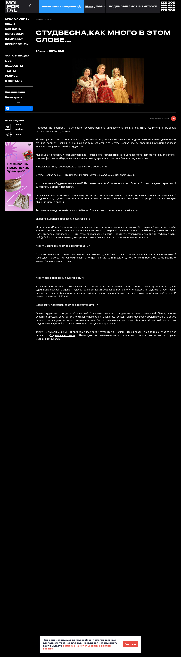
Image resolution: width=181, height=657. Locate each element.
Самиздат (14, 39)
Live (8, 60)
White (101, 6)
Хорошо (130, 644)
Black (89, 6)
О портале (13, 80)
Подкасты (14, 65)
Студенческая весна (62, 335)
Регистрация (14, 97)
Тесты (10, 70)
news (18, 124)
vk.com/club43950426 (48, 338)
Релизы (11, 75)
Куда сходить (17, 18)
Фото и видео (17, 55)
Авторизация (15, 91)
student (19, 129)
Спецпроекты (17, 44)
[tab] (19, 91)
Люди (10, 23)
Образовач (14, 33)
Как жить (13, 28)
